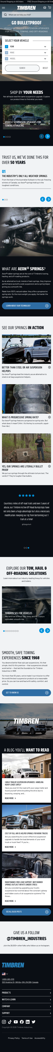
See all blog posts (14, 912)
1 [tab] (4, 137)
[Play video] (49, 367)
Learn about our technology (18, 306)
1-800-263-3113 (8, 979)
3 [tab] (8, 137)
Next (47, 136)
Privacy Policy (14, 1038)
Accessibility (40, 1038)
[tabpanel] (25, 117)
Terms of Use (27, 1038)
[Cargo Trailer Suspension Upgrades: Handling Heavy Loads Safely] (26, 765)
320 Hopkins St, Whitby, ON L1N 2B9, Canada (20, 982)
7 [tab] (16, 631)
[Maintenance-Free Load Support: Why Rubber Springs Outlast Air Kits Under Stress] (26, 865)
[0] (49, 8)
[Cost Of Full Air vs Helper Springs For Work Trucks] (26, 817)
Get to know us (12, 692)
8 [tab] (17, 631)
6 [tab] (14, 631)
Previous (42, 199)
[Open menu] (5, 8)
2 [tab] (6, 137)
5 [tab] (12, 631)
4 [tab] (10, 137)
